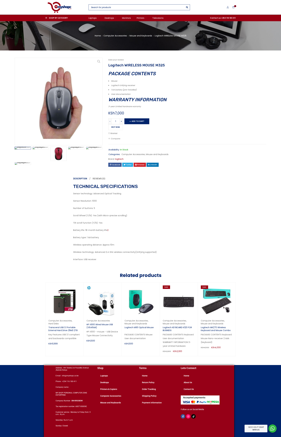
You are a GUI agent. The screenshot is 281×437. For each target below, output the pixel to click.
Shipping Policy (149, 396)
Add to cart (138, 121)
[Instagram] (188, 416)
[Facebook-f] (183, 416)
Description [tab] (80, 178)
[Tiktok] (193, 416)
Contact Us (189, 389)
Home (98, 35)
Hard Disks (53, 323)
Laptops (104, 376)
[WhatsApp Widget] (272, 428)
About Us (188, 382)
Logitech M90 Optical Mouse (139, 327)
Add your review (116, 59)
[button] (99, 61)
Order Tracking (149, 389)
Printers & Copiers (108, 389)
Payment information (152, 402)
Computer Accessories (115, 35)
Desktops (104, 382)
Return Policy (148, 382)
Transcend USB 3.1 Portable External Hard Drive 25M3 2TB (63, 329)
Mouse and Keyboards (141, 35)
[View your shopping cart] (233, 7)
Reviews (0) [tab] (99, 178)
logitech (119, 159)
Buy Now (115, 127)
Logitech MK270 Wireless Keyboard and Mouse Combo (216, 329)
